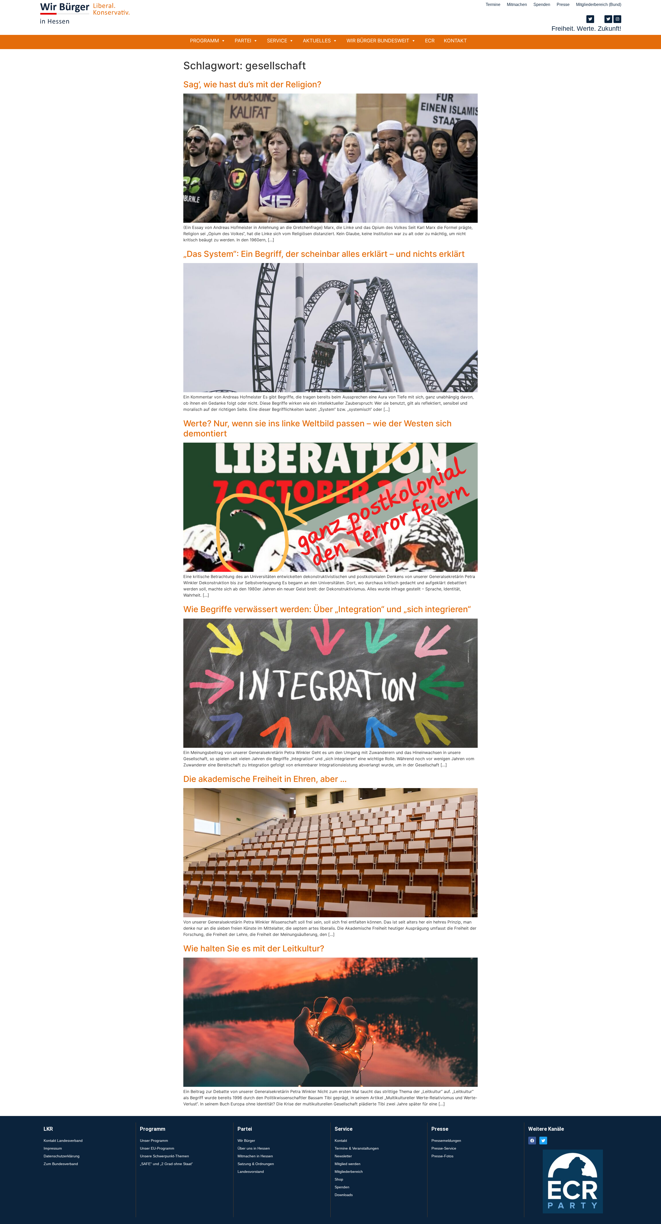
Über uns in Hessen (254, 1148)
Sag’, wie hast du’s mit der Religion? (252, 84)
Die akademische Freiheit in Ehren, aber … (265, 779)
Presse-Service (443, 1148)
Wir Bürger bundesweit (378, 40)
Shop (339, 1179)
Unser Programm (154, 1140)
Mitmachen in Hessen (255, 1156)
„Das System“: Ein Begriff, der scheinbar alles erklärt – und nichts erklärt (324, 254)
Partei (243, 40)
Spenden (541, 4)
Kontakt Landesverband (63, 1140)
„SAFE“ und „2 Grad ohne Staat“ (166, 1164)
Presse (563, 4)
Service (277, 40)
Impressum (53, 1148)
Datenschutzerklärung (62, 1156)
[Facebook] (532, 1140)
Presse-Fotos (442, 1156)
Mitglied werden (347, 1164)
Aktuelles (317, 40)
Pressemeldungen (446, 1140)
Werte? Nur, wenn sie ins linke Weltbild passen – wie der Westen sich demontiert (317, 428)
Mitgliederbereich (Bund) (598, 4)
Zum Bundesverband (61, 1164)
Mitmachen (517, 4)
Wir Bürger (246, 1140)
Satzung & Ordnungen (256, 1164)
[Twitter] (590, 19)
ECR (430, 40)
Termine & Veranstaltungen (357, 1148)
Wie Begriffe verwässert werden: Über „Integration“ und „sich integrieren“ (327, 609)
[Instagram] (617, 19)
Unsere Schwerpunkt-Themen (164, 1156)
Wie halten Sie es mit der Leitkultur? (253, 948)
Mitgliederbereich (349, 1171)
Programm (204, 40)
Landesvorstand (251, 1171)
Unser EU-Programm (157, 1148)
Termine (493, 4)
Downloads (344, 1195)
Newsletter (343, 1156)
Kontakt (455, 40)
